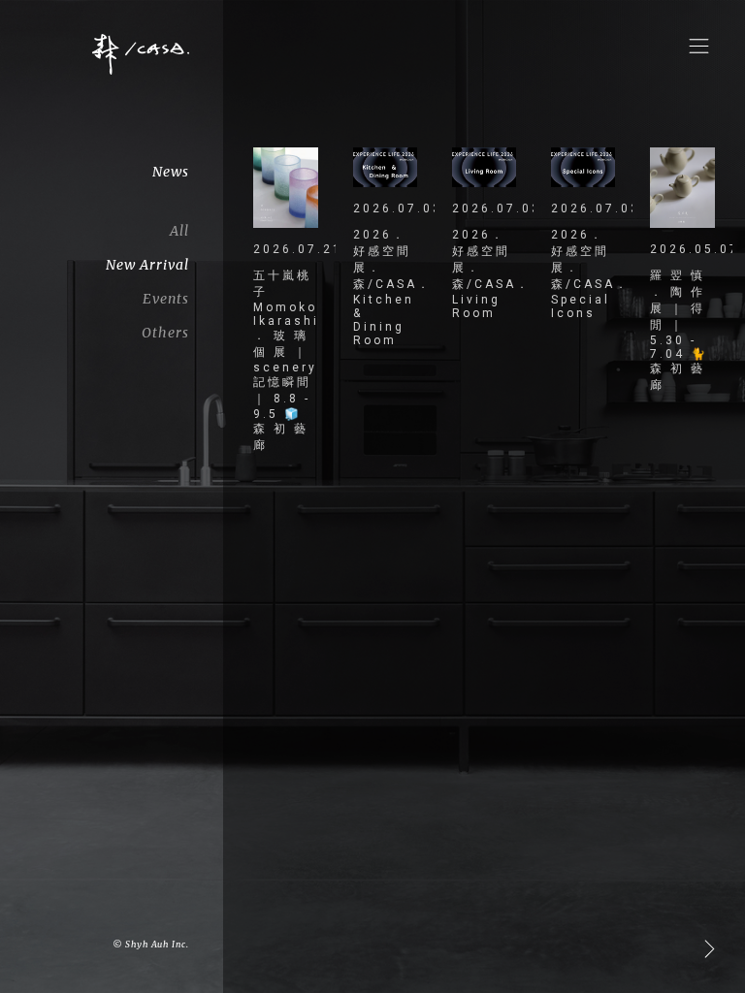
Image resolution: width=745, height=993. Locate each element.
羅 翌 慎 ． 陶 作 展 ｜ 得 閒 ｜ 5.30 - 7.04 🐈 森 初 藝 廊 (679, 330)
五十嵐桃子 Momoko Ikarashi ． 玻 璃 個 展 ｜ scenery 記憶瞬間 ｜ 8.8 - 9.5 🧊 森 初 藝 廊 (285, 360)
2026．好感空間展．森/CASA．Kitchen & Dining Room (385, 287)
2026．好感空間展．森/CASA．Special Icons (583, 274)
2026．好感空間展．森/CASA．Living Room (484, 274)
